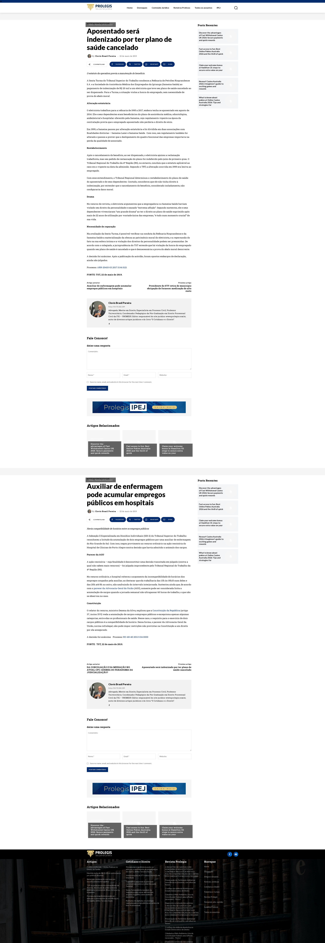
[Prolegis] (99, 7)
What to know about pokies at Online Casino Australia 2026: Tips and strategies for (210, 101)
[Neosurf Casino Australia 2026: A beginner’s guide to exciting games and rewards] (231, 85)
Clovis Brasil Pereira (105, 56)
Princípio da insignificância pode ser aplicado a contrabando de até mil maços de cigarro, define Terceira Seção (103, 898)
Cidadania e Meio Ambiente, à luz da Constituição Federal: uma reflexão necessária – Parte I (179, 896)
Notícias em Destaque (104, 24)
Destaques (208, 872)
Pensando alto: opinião (213, 902)
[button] (234, 8)
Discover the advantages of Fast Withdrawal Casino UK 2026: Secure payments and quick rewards (102, 448)
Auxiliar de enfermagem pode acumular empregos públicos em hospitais (109, 287)
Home (91, 24)
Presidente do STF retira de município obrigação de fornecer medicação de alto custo (169, 288)
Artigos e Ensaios (211, 877)
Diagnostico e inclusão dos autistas (179, 903)
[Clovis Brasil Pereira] (89, 56)
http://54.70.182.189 (116, 307)
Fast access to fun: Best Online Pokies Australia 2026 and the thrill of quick (138, 449)
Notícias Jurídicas (211, 882)
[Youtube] (235, 854)
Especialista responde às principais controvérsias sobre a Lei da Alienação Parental (141, 884)
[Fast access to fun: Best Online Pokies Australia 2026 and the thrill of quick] (139, 442)
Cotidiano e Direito (211, 887)
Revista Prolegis (210, 897)
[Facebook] (109, 323)
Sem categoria (97, 439)
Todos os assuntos (212, 912)
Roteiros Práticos (211, 907)
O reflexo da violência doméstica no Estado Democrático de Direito (179, 889)
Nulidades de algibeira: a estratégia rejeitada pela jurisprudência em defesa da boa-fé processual (142, 903)
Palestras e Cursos (212, 892)
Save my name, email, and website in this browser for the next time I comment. (121, 382)
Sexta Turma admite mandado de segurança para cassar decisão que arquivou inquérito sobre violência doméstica (139, 893)
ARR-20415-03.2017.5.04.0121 (112, 267)
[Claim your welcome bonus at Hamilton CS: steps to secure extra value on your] (174, 442)
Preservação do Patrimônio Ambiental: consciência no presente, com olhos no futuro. (180, 882)
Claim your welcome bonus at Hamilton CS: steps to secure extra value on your (173, 449)
